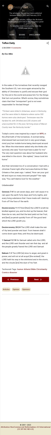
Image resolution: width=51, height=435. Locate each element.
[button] (47, 43)
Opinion (16, 289)
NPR (42, 133)
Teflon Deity (8, 43)
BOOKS (22, 35)
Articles (6, 289)
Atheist (27, 269)
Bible (33, 269)
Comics (5, 272)
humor (20, 269)
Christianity (41, 269)
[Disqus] (25, 326)
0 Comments (15, 48)
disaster (13, 272)
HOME (12, 35)
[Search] (47, 6)
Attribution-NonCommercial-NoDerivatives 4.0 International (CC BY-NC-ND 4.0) (25, 428)
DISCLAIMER (34, 35)
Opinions (26, 289)
